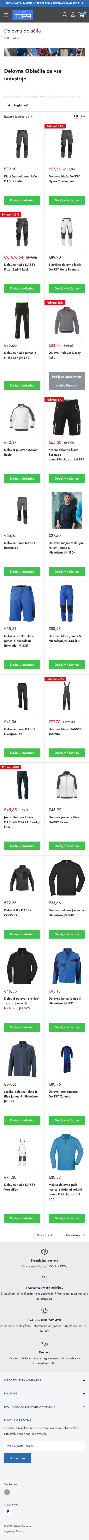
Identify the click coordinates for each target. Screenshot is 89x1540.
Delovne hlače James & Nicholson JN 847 (20, 355)
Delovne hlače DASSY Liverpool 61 (19, 731)
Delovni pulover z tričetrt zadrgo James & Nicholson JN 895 (21, 1003)
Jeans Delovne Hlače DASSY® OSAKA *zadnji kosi (22, 822)
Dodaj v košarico (22, 200)
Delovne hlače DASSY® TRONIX (65, 731)
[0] (81, 14)
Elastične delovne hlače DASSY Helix (20, 178)
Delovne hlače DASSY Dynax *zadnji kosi (64, 178)
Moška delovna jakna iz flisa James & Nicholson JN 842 (21, 1096)
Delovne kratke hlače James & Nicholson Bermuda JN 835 (19, 641)
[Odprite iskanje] (65, 14)
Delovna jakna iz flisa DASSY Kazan (64, 819)
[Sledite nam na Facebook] (7, 1492)
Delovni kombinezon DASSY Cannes (63, 1094)
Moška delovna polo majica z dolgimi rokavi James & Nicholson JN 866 (65, 1192)
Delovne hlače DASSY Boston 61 (19, 545)
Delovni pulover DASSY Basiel (21, 452)
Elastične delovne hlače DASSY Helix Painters (65, 267)
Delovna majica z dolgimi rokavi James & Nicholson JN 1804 (66, 548)
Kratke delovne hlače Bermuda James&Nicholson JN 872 (66, 455)
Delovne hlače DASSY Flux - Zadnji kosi (19, 267)
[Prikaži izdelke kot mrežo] (76, 116)
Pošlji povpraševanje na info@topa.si (67, 381)
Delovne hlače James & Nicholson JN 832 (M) (65, 638)
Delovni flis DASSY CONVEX (17, 912)
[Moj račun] (73, 14)
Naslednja (73, 1235)
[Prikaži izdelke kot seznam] (83, 116)
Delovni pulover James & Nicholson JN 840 (66, 912)
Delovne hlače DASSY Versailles (19, 1187)
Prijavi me (17, 1458)
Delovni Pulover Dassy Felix (65, 355)
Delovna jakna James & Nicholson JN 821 (65, 1001)
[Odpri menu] (6, 14)
